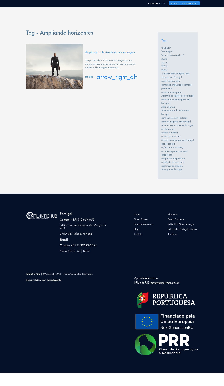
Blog (136, 229)
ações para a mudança (172, 147)
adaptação (167, 154)
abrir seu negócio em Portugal (176, 121)
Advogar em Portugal (171, 169)
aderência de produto (172, 165)
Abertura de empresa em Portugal (177, 95)
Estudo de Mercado (143, 224)
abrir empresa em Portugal (174, 117)
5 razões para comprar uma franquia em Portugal (175, 75)
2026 (164, 70)
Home (137, 214)
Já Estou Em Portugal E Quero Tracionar (182, 232)
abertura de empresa (171, 92)
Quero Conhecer (176, 219)
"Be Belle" (166, 47)
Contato (138, 234)
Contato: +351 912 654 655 (77, 219)
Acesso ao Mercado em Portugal (177, 140)
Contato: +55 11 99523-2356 (78, 245)
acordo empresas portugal (174, 151)
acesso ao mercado (171, 136)
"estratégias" (167, 51)
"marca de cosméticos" (172, 55)
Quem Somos (141, 219)
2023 (164, 62)
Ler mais (111, 77)
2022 (164, 58)
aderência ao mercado (172, 162)
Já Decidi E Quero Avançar (181, 224)
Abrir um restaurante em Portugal (177, 125)
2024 (164, 66)
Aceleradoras (167, 129)
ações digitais (168, 143)
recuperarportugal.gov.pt (164, 282)
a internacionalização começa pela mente (176, 86)
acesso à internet (169, 132)
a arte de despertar (170, 80)
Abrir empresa (168, 106)
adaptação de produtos (173, 158)
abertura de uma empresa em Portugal (175, 101)
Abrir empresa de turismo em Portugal (175, 112)
